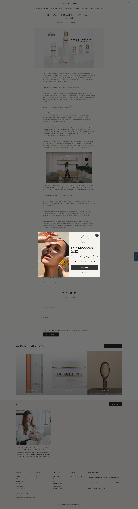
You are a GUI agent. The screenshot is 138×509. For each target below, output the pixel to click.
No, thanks (85, 272)
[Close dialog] (97, 235)
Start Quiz (84, 267)
